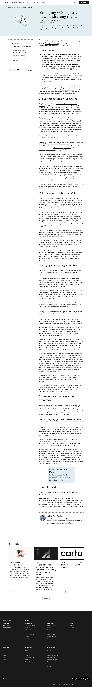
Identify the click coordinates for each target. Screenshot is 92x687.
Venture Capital (6, 625)
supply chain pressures (75, 129)
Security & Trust (66, 684)
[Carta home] (6, 2)
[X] (9, 678)
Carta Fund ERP (50, 623)
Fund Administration (51, 625)
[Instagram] (6, 678)
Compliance (72, 625)
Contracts (72, 627)
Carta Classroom (51, 650)
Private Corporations (7, 627)
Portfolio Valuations (51, 636)
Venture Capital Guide (52, 664)
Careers (4, 655)
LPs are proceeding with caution (19, 50)
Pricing (28, 2)
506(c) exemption (68, 90)
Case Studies (28, 661)
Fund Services (73, 629)
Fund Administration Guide (53, 659)
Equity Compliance (29, 638)
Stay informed (15, 60)
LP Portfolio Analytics (52, 641)
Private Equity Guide (51, 661)
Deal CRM (49, 627)
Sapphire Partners (45, 144)
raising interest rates (56, 127)
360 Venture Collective (46, 278)
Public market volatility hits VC (19, 52)
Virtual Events (28, 659)
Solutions (21, 2)
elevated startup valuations (62, 148)
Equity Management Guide (53, 653)
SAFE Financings (28, 629)
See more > (49, 666)
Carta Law (72, 623)
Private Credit (6, 629)
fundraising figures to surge (47, 150)
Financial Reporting (29, 632)
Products (14, 2)
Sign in (75, 2)
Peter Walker (58, 516)
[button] (30, 70)
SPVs (48, 632)
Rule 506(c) (42, 353)
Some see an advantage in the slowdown (21, 57)
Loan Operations (51, 638)
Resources (35, 2)
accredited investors (68, 363)
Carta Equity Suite (29, 623)
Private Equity (6, 623)
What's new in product (30, 657)
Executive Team (6, 653)
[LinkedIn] (3, 678)
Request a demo (84, 2)
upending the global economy (55, 129)
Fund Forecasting (51, 634)
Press (4, 657)
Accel (67, 113)
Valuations (27, 627)
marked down (58, 200)
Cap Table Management (30, 625)
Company (42, 2)
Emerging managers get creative (19, 55)
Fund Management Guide (52, 655)
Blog (26, 653)
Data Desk (27, 650)
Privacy (59, 684)
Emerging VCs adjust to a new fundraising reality (21, 47)
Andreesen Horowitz (60, 107)
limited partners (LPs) (52, 44)
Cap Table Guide (51, 657)
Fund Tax (49, 629)
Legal (54, 684)
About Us (5, 650)
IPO (61, 377)
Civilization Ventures (45, 405)
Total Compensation (29, 634)
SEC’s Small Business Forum (48, 369)
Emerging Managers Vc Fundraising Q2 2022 (22, 7)
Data (9, 7)
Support (4, 659)
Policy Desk (27, 655)
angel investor (54, 218)
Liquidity (27, 636)
